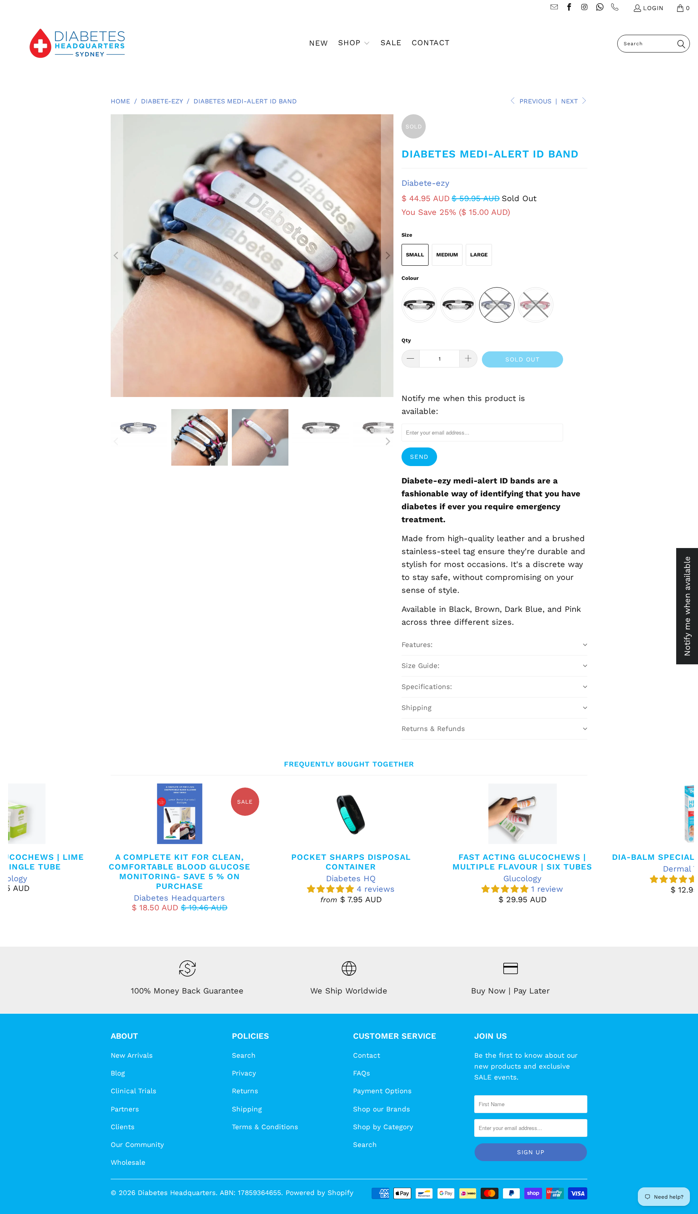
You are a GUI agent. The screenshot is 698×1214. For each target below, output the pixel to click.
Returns (245, 1091)
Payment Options (382, 1091)
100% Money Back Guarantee (187, 991)
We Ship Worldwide (348, 991)
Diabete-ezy (425, 183)
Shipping (247, 1109)
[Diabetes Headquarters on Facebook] (569, 8)
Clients (123, 1127)
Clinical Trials (133, 1091)
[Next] (387, 255)
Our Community (137, 1144)
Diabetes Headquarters (177, 1193)
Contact (366, 1055)
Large (479, 255)
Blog (118, 1073)
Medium (447, 255)
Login (653, 8)
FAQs (361, 1073)
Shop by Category (383, 1127)
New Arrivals (132, 1055)
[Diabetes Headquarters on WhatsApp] (599, 8)
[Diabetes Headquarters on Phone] (614, 8)
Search (244, 1055)
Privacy (244, 1073)
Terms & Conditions (265, 1127)
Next (570, 101)
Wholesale (128, 1162)
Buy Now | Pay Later (510, 991)
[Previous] (116, 255)
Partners (125, 1109)
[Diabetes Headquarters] (77, 43)
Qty (406, 340)
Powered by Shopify (319, 1193)
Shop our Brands (381, 1109)
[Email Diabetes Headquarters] (553, 8)
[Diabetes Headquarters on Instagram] (584, 8)
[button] (354, 43)
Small (415, 255)
